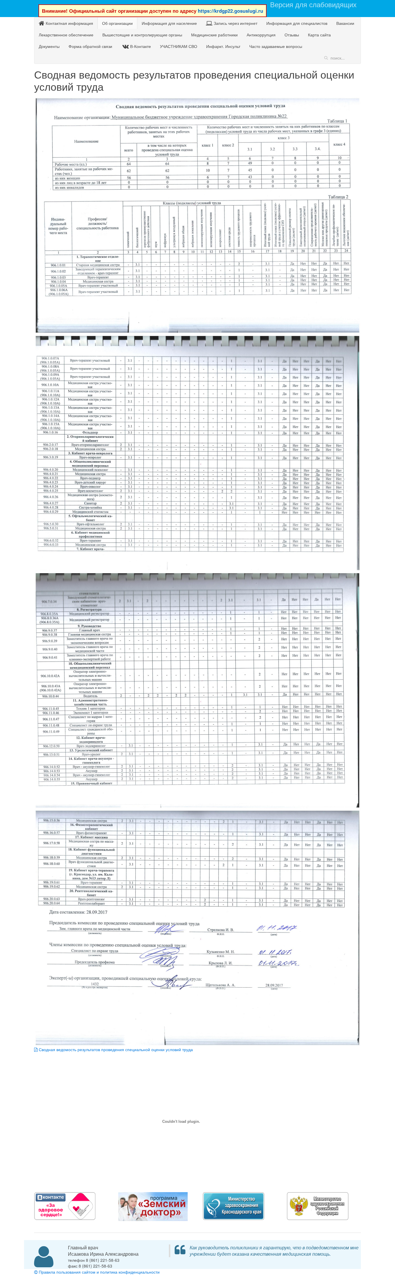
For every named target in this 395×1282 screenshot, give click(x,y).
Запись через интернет (235, 23)
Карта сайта (319, 35)
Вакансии (345, 23)
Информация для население (169, 23)
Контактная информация (69, 23)
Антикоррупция (261, 35)
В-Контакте (140, 46)
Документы (49, 46)
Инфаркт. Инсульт (223, 46)
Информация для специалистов (296, 23)
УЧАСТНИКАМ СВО (178, 46)
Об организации (117, 23)
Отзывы (292, 35)
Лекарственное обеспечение (66, 35)
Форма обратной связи (90, 46)
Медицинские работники (214, 35)
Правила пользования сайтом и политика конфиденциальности (99, 1272)
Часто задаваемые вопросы (275, 46)
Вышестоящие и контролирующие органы (142, 35)
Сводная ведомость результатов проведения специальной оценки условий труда (115, 1049)
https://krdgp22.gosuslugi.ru (230, 10)
